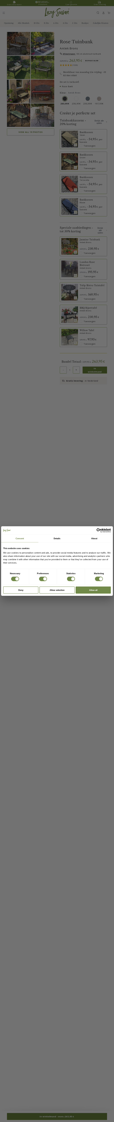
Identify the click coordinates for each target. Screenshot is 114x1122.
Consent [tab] (20, 538)
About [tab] (94, 538)
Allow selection (57, 590)
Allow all (93, 590)
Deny (20, 590)
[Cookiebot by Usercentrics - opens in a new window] (98, 530)
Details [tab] (57, 538)
